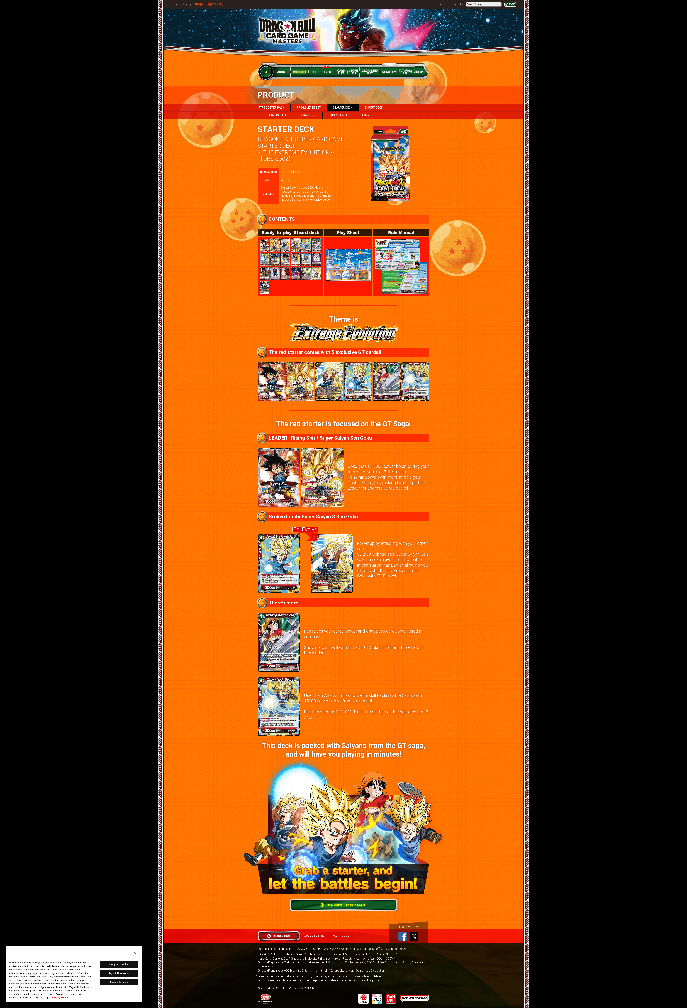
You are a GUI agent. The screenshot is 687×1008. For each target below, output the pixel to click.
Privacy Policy (59, 997)
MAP (512, 4)
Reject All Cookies (119, 973)
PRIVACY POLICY (338, 935)
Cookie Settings (314, 935)
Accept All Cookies (119, 964)
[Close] (135, 953)
